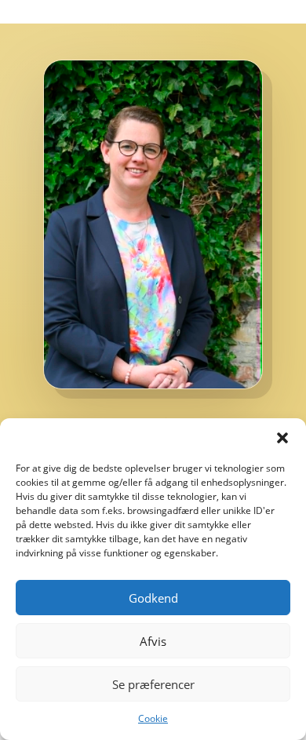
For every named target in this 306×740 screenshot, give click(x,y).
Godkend (153, 598)
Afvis (153, 641)
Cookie (153, 718)
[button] (282, 438)
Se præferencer (153, 684)
